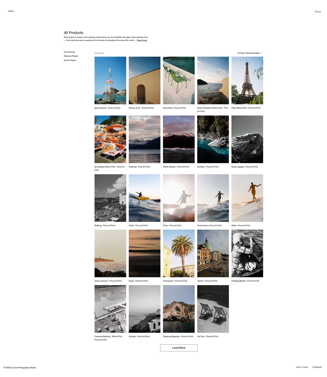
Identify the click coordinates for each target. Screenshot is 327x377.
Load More (178, 347)
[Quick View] (110, 80)
